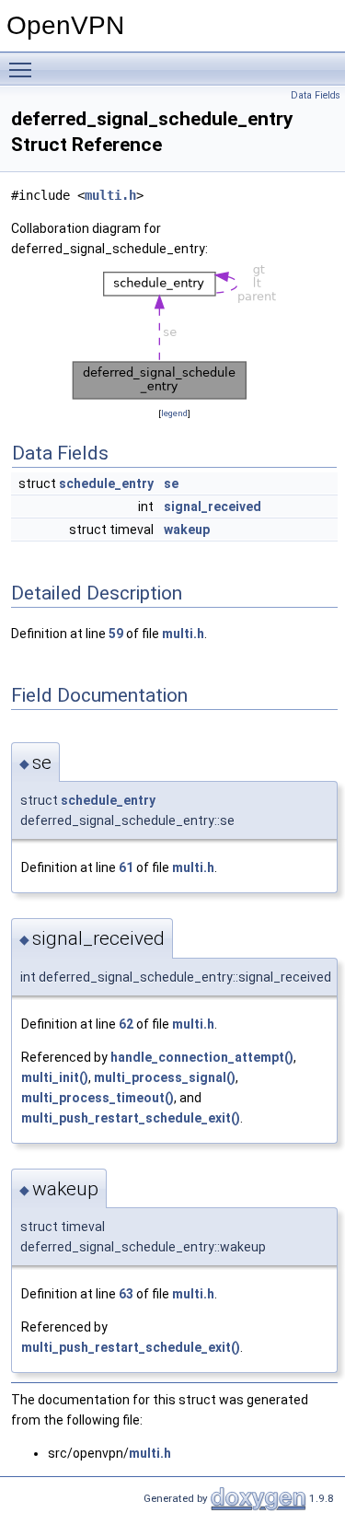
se (171, 483)
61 (126, 867)
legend (174, 413)
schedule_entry (106, 483)
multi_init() (54, 1077)
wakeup (187, 529)
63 (126, 1293)
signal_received (212, 506)
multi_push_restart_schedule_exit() (130, 1118)
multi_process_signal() (165, 1077)
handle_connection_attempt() (201, 1057)
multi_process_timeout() (97, 1097)
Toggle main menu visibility (23, 69)
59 (116, 633)
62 (126, 1024)
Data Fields (315, 95)
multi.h (110, 195)
